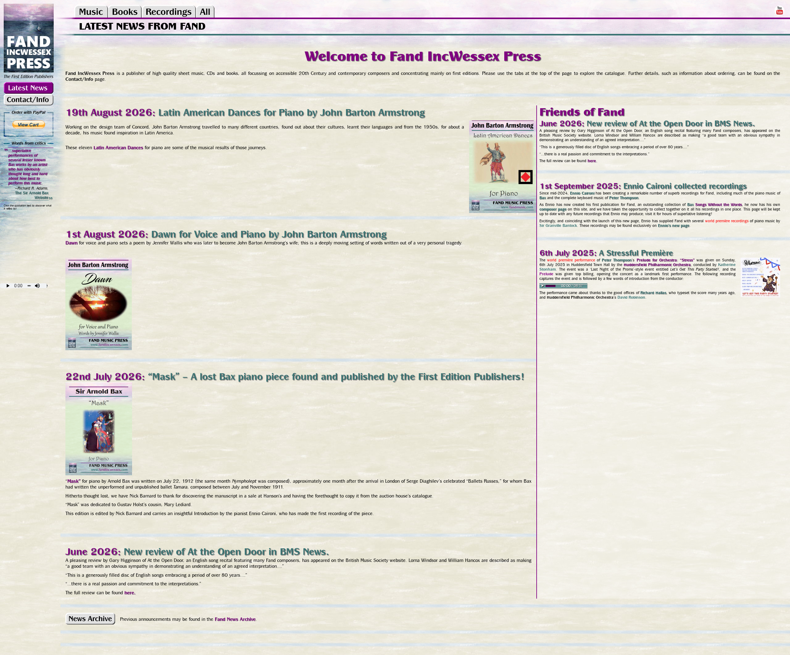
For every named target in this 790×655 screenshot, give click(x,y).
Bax (542, 197)
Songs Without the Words (718, 204)
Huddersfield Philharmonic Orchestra (657, 264)
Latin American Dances (118, 147)
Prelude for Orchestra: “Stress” (666, 260)
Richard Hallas (653, 292)
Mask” (74, 481)
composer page (553, 209)
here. (129, 593)
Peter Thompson (623, 197)
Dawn (71, 243)
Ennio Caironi (582, 193)
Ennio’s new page (673, 225)
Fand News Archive (235, 619)
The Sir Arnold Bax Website (31, 195)
